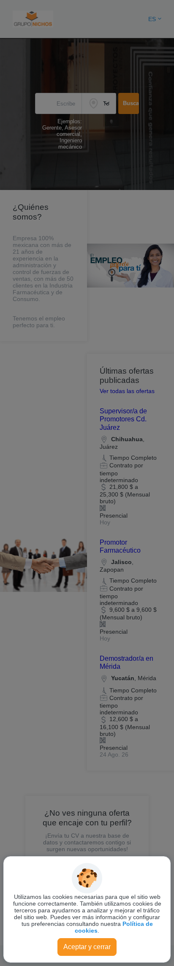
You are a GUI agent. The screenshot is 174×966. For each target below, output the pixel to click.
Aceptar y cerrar (87, 946)
